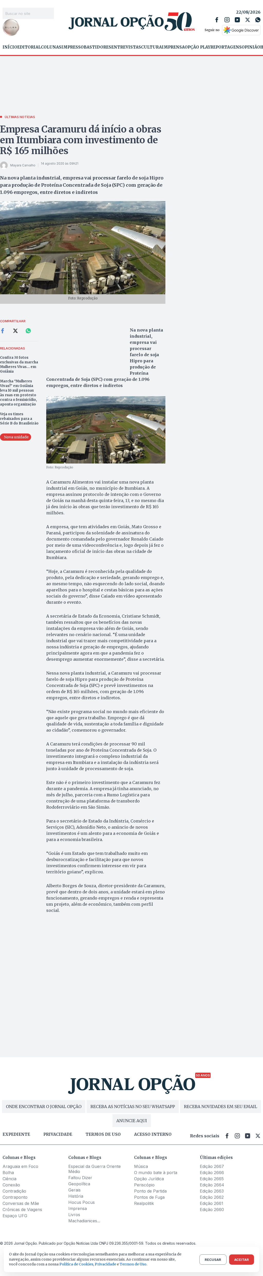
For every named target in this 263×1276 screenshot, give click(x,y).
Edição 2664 (212, 1184)
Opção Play (197, 47)
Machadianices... (84, 1220)
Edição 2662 (212, 1197)
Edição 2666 (212, 1172)
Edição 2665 (212, 1178)
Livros (74, 1214)
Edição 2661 (211, 1203)
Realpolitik (144, 1203)
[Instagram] (227, 19)
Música (141, 1166)
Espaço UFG (15, 1215)
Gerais (74, 1190)
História (75, 1196)
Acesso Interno (153, 1134)
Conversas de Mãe (21, 1203)
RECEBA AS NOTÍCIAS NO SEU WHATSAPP (132, 1106)
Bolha (8, 1172)
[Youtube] (237, 19)
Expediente (16, 1134)
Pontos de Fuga (149, 1197)
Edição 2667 (212, 1166)
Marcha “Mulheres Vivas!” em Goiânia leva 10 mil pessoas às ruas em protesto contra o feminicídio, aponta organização (18, 393)
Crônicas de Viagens (22, 1209)
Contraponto (15, 1197)
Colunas (51, 47)
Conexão (11, 1184)
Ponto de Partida (150, 1191)
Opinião (251, 47)
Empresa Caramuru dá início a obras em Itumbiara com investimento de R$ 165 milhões (80, 140)
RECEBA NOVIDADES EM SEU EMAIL (220, 1106)
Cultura (151, 47)
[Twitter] (247, 19)
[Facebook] (216, 19)
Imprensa (173, 47)
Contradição (14, 1191)
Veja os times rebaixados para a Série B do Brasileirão (19, 419)
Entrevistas (126, 47)
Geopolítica (79, 1183)
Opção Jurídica (149, 1178)
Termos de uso (103, 1134)
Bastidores (97, 47)
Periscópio (144, 1184)
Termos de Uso (133, 1264)
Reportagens (226, 47)
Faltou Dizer (80, 1177)
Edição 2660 (212, 1209)
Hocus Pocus (81, 1202)
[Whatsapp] (257, 19)
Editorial (29, 47)
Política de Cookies (76, 1264)
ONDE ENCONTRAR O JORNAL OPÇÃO (43, 1106)
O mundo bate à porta (155, 1172)
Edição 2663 (212, 1191)
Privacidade (57, 1134)
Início (10, 47)
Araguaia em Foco (20, 1166)
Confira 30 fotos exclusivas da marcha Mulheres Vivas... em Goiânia (19, 364)
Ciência (9, 1178)
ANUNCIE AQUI (131, 1120)
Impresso (72, 47)
